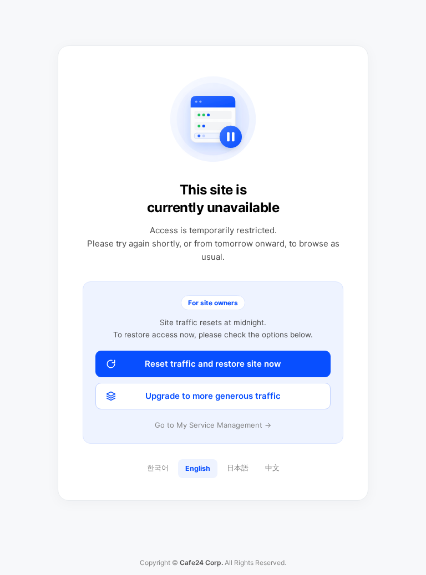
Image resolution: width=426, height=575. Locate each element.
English (197, 468)
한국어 (158, 468)
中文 (272, 468)
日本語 (237, 468)
